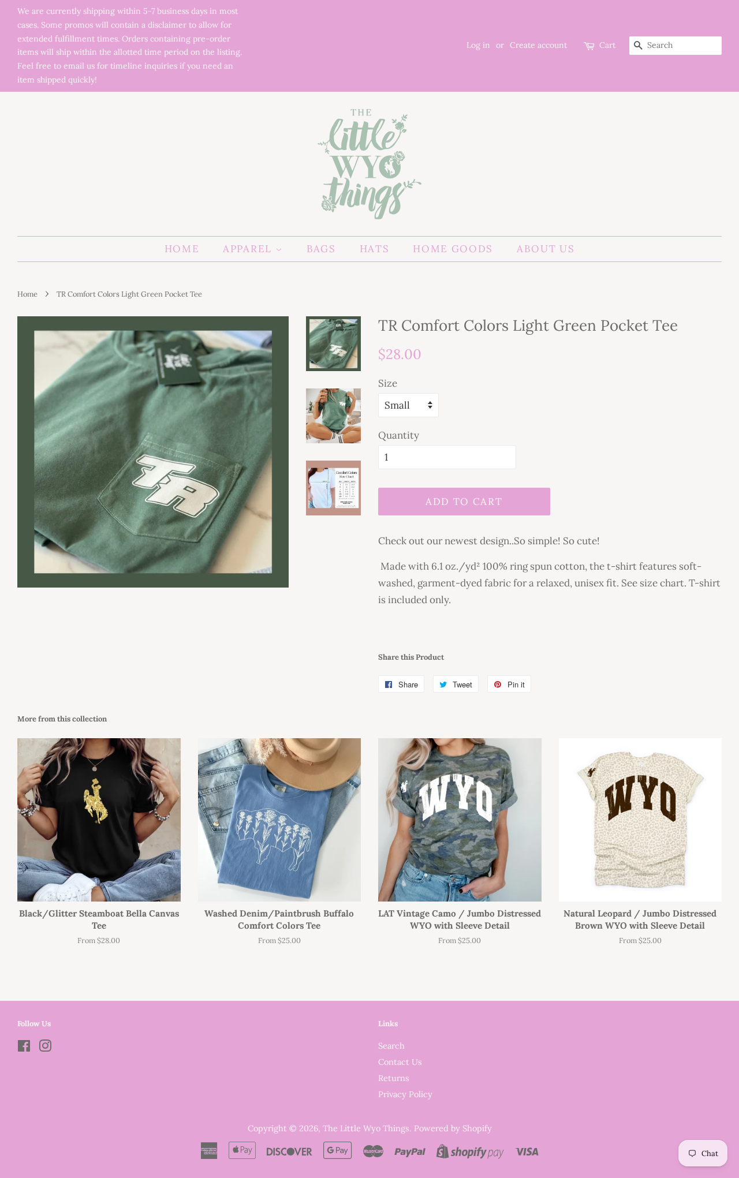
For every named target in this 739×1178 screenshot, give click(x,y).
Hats (375, 248)
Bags (321, 248)
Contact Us (400, 1061)
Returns (393, 1077)
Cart (607, 45)
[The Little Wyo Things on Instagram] (45, 1047)
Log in (478, 45)
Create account (538, 45)
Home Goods (453, 248)
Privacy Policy (405, 1094)
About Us (546, 248)
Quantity (398, 435)
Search (391, 1045)
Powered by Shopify (453, 1128)
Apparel (249, 248)
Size (387, 383)
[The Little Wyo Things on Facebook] (24, 1047)
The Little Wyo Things (366, 1128)
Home (182, 248)
